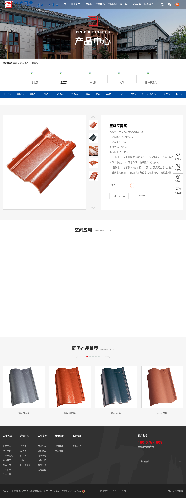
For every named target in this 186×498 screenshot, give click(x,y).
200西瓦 (7, 94)
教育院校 (42, 465)
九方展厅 (7, 460)
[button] (93, 208)
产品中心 (100, 4)
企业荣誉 (7, 474)
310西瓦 (46, 94)
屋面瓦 (35, 63)
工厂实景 (7, 470)
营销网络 (136, 4)
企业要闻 (124, 4)
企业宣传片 (8, 456)
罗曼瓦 (87, 94)
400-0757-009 (150, 442)
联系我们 (149, 4)
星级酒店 (42, 451)
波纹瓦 (133, 94)
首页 (66, 4)
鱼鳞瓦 (109, 94)
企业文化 (7, 451)
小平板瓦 (74, 94)
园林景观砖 (25, 465)
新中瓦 (167, 94)
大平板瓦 (60, 94)
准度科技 (179, 491)
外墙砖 (23, 456)
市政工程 (42, 460)
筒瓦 (98, 94)
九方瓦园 (88, 4)
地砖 (22, 460)
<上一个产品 (119, 196)
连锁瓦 (121, 94)
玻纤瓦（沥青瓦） (150, 94)
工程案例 (112, 4)
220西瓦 (20, 94)
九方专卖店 (8, 465)
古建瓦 (23, 446)
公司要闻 (59, 446)
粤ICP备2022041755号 (72, 491)
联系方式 (77, 446)
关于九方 (75, 4)
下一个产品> (140, 196)
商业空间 (42, 456)
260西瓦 (33, 94)
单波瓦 (179, 94)
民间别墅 (42, 470)
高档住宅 (42, 446)
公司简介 (7, 446)
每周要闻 (59, 451)
